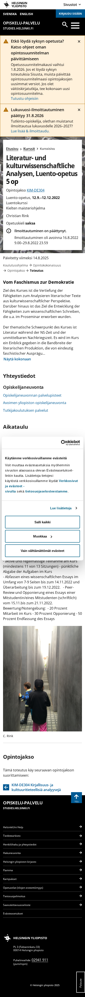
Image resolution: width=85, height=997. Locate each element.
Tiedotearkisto (11, 836)
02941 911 (40, 959)
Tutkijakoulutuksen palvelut (25, 410)
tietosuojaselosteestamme (46, 491)
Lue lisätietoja (61, 508)
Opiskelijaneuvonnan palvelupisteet (32, 395)
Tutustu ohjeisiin (24, 98)
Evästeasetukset (13, 913)
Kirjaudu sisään (70, 14)
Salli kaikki (42, 522)
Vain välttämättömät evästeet (42, 550)
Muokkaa (40, 536)
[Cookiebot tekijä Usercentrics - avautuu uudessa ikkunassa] (61, 443)
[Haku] (64, 24)
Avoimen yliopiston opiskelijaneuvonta (34, 402)
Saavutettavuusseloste (17, 905)
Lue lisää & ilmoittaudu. (30, 131)
